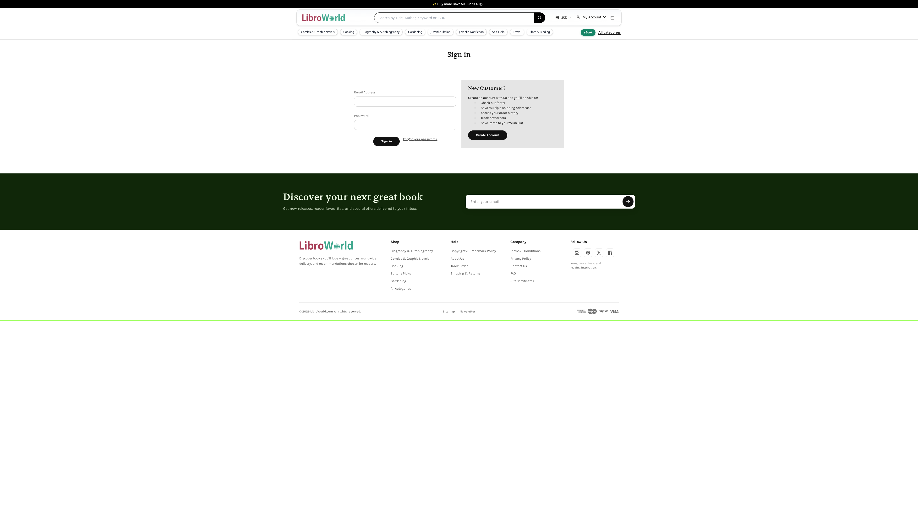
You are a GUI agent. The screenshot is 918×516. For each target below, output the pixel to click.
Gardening (415, 32)
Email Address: (365, 92)
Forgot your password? (420, 139)
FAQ (513, 273)
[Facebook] (610, 252)
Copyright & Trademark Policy (473, 251)
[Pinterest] (588, 252)
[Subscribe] (628, 201)
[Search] (539, 17)
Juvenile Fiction (440, 32)
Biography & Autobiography (381, 32)
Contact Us (518, 266)
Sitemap (449, 311)
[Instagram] (577, 252)
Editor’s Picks (401, 273)
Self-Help (498, 32)
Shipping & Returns (465, 273)
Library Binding (540, 32)
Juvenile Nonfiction (471, 32)
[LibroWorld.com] (326, 245)
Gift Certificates (522, 281)
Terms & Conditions (525, 251)
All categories (609, 32)
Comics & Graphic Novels (318, 32)
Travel (517, 32)
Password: (361, 116)
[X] (599, 252)
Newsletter (467, 311)
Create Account (487, 135)
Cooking (348, 32)
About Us (457, 259)
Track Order (459, 266)
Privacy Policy (520, 259)
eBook (588, 32)
